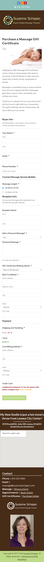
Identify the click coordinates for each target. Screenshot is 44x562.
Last (4, 146)
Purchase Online (30, 496)
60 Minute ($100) (12, 188)
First (4, 137)
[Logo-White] (22, 505)
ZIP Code (5, 311)
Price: (4, 332)
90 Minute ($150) (11, 192)
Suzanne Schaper (30, 553)
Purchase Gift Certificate (14, 398)
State (4, 304)
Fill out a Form (21, 489)
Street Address (7, 278)
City (3, 295)
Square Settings (25, 390)
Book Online (27, 492)
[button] (40, 20)
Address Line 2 (7, 287)
